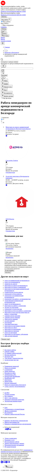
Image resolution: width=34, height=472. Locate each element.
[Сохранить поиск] (3, 71)
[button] (3, 37)
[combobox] (9, 62)
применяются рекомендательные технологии (16, 450)
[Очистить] (3, 66)
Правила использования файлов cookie (13, 15)
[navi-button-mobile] (3, 43)
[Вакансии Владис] (19, 202)
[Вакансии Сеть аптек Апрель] (19, 148)
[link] (4, 33)
